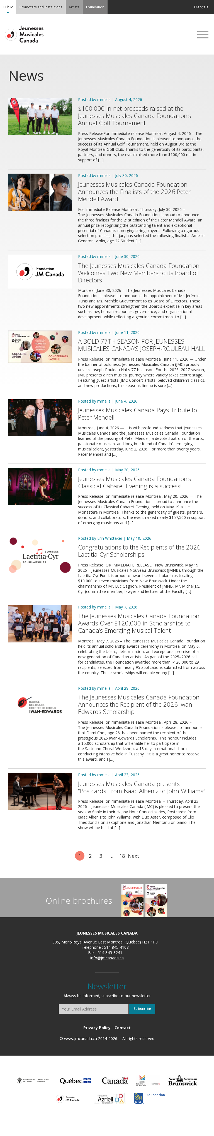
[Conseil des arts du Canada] (32, 1080)
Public (8, 7)
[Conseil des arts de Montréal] (148, 1080)
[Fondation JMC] (67, 1098)
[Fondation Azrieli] (110, 1098)
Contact (123, 1027)
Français (201, 6)
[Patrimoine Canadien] (115, 1080)
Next (133, 855)
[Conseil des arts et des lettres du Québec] (75, 1080)
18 (122, 855)
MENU (202, 34)
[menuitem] (8, 7)
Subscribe (142, 1008)
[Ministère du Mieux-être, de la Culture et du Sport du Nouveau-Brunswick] (182, 1080)
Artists (74, 7)
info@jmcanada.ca (107, 957)
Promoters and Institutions (41, 7)
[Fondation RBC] (149, 1098)
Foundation (95, 7)
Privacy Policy (97, 1027)
